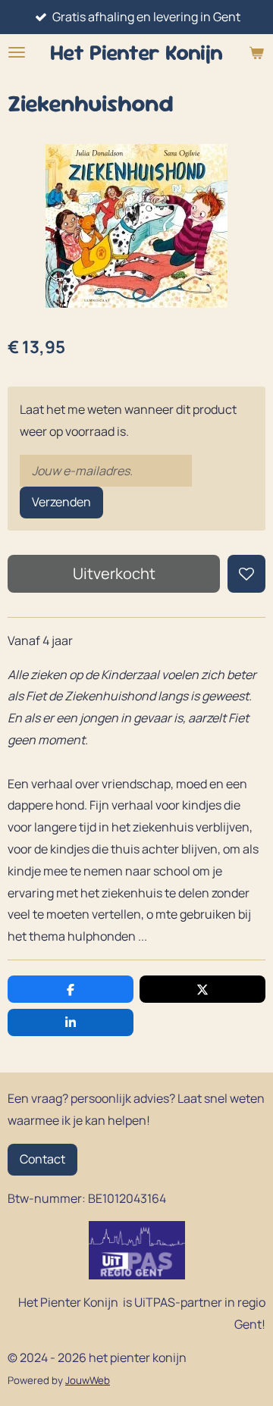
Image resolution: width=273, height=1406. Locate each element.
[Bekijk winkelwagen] (256, 52)
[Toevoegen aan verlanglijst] (246, 574)
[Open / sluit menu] (16, 52)
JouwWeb (87, 1380)
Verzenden (61, 501)
